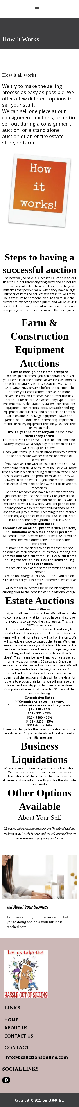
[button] (37, 9)
